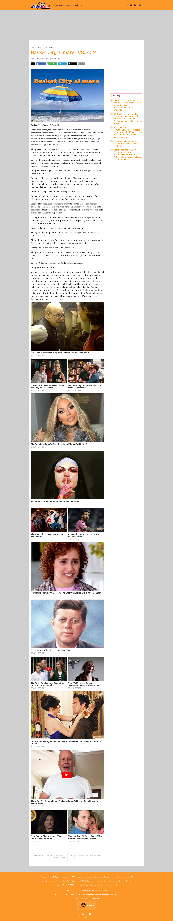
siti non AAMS (127, 877)
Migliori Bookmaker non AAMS (90, 885)
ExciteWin (66, 881)
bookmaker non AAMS (67, 877)
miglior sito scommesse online (109, 877)
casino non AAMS (113, 881)
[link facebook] (131, 5)
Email (82, 64)
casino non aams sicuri (87, 877)
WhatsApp (52, 64)
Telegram (63, 64)
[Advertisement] (86, 25)
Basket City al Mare (74, 5)
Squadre (62, 5)
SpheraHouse (90, 917)
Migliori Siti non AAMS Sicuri (66, 885)
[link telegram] (134, 5)
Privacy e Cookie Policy (49, 877)
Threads (73, 64)
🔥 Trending (115, 96)
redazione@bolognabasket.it (89, 898)
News (55, 5)
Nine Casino (126, 881)
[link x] (127, 5)
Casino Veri (76, 881)
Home (33, 48)
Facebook (42, 64)
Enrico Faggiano (37, 59)
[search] (140, 5)
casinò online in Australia (51, 881)
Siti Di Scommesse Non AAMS (93, 881)
